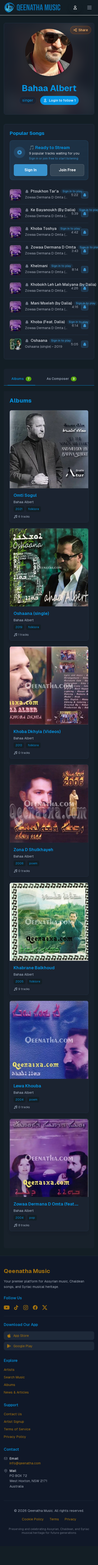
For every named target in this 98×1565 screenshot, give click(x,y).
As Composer (61, 379)
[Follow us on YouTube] (7, 1307)
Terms (54, 1519)
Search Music (14, 1377)
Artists (9, 1370)
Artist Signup (14, 1422)
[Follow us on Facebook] (35, 1307)
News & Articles (16, 1392)
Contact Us (13, 1414)
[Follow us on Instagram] (26, 1307)
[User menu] (75, 7)
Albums (20, 379)
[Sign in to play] (84, 194)
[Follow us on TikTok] (16, 1307)
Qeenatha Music (27, 1271)
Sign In (30, 170)
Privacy (70, 1519)
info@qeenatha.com (25, 1463)
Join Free (67, 170)
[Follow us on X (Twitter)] (45, 1307)
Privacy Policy (15, 1437)
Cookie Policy (33, 1519)
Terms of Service (17, 1429)
